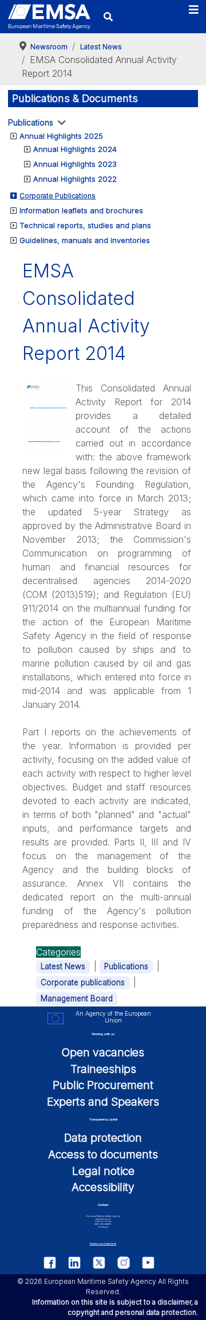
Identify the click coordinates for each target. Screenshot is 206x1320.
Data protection (103, 1138)
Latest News (63, 966)
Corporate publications (83, 982)
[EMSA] (49, 16)
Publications (30, 122)
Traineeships (103, 1069)
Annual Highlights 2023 (75, 164)
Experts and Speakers (103, 1102)
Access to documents (103, 1154)
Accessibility (103, 1187)
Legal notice (103, 1171)
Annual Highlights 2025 (61, 135)
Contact (103, 1205)
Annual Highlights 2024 (75, 149)
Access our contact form (103, 1243)
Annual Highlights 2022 (75, 178)
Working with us (103, 1034)
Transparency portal (103, 1119)
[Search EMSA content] (108, 16)
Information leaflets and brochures (81, 210)
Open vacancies (103, 1052)
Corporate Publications (57, 195)
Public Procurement (103, 1085)
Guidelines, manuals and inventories (84, 240)
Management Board (77, 998)
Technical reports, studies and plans (85, 225)
